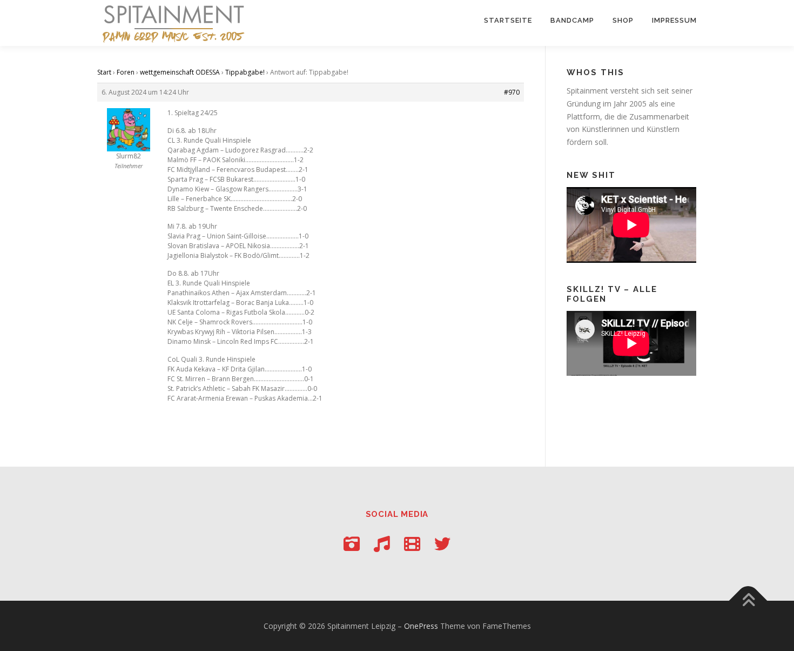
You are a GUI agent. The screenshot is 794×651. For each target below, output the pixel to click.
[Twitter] (442, 544)
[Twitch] (412, 544)
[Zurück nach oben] (748, 600)
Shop (623, 20)
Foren (125, 72)
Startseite (508, 20)
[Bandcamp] (382, 544)
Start (104, 72)
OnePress (421, 626)
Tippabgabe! (245, 72)
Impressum (674, 20)
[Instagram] (352, 544)
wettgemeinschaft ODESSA (180, 72)
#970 (512, 92)
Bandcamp (572, 20)
